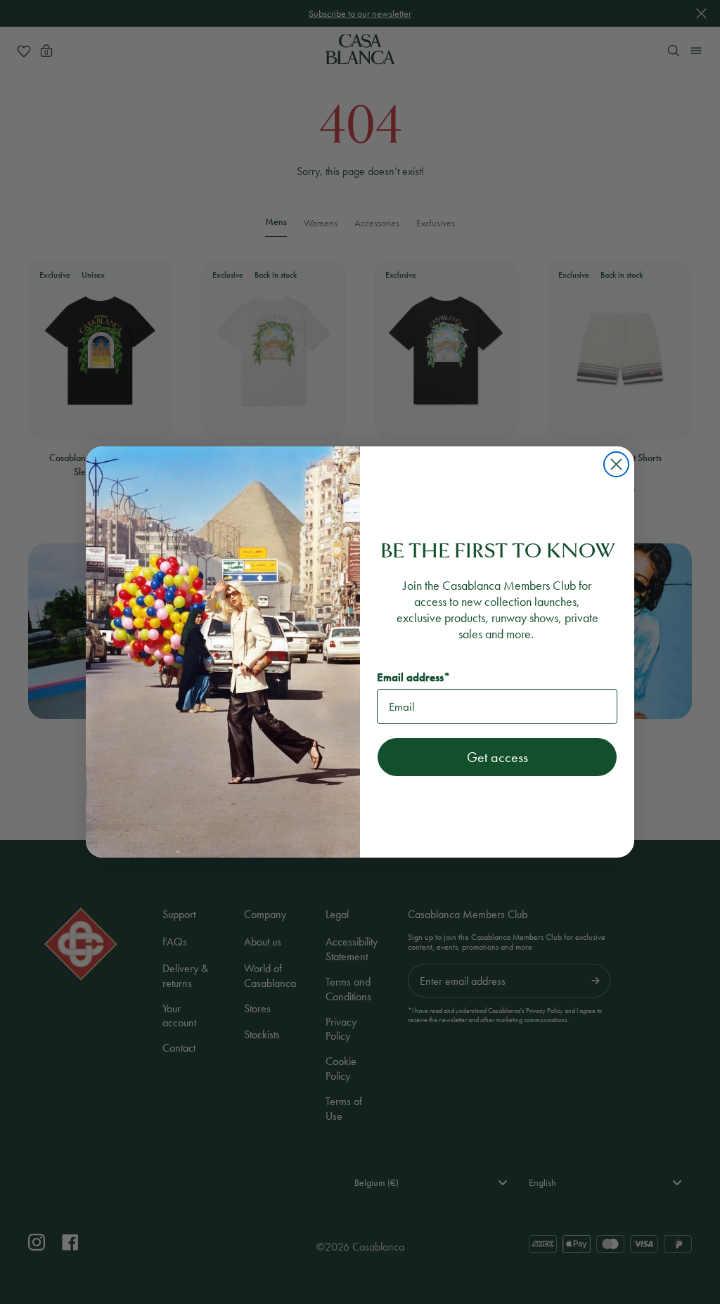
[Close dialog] (616, 464)
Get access (497, 757)
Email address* (413, 677)
